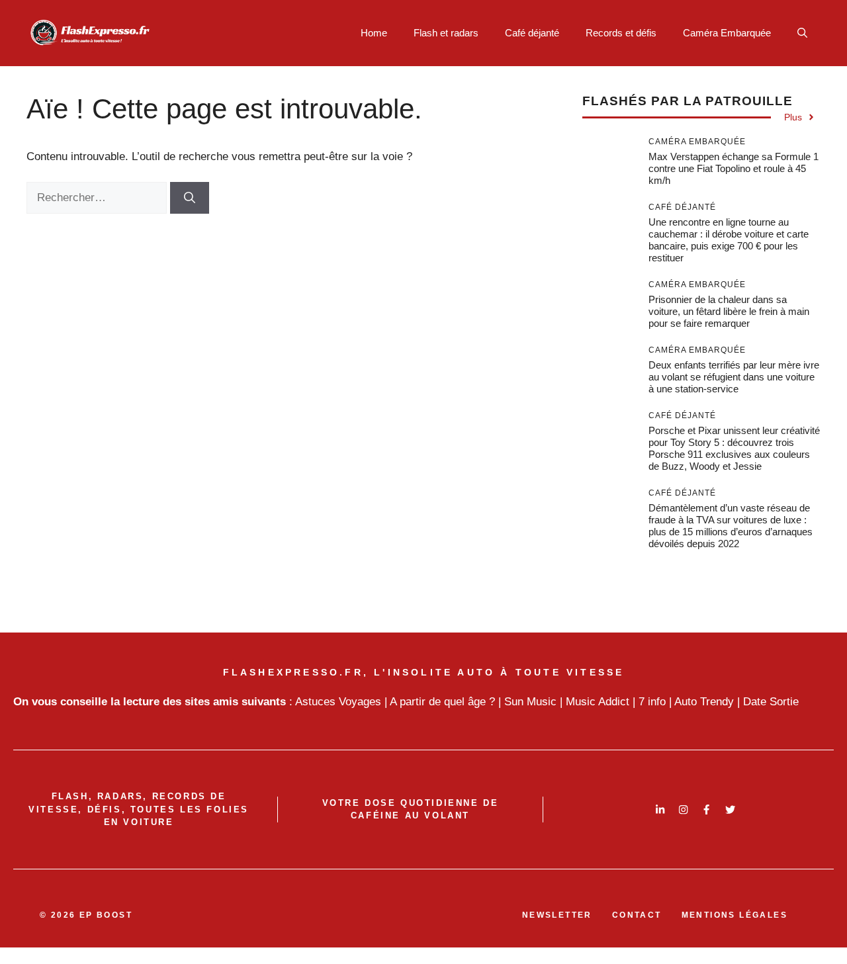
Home (374, 32)
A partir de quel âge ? (442, 701)
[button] (802, 33)
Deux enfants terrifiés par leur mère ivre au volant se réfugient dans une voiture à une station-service (733, 376)
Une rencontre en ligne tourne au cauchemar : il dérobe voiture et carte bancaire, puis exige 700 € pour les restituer (728, 239)
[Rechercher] (189, 198)
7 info (652, 701)
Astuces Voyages (338, 701)
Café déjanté (532, 32)
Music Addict (597, 701)
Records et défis (621, 32)
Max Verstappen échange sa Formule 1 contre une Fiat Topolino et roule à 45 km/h (733, 168)
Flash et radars (446, 32)
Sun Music (530, 701)
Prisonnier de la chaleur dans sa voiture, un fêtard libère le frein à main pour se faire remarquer (728, 311)
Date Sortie (771, 701)
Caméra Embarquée (727, 32)
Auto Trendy (704, 701)
